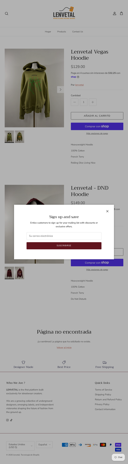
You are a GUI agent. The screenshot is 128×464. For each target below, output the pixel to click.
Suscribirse (64, 245)
